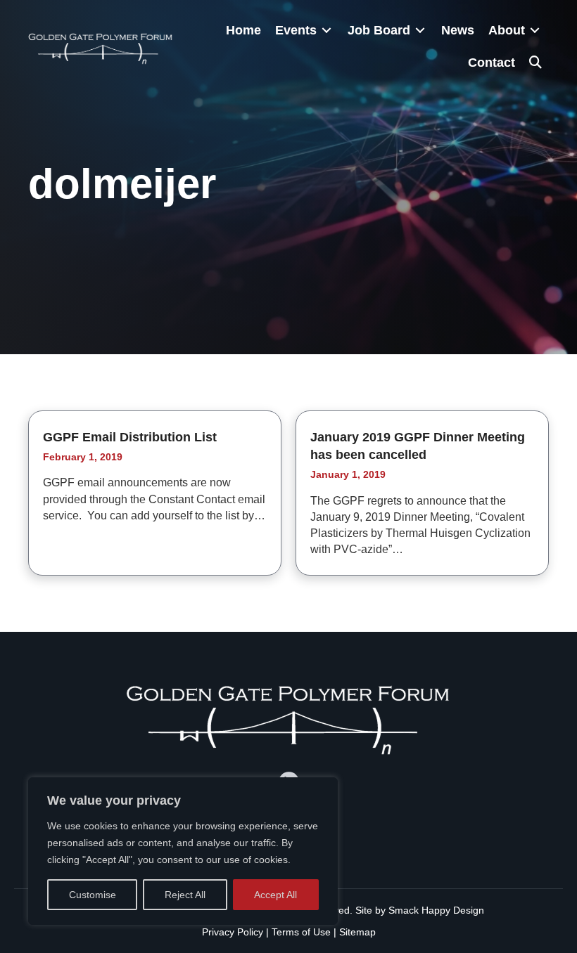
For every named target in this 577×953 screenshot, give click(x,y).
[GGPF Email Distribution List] (155, 493)
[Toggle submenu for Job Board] (420, 30)
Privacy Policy (232, 932)
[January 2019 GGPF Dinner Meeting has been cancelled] (422, 493)
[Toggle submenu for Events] (326, 30)
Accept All (275, 894)
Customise (92, 894)
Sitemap (357, 932)
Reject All (185, 894)
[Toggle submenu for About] (534, 30)
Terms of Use (301, 932)
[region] (183, 851)
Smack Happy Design (436, 910)
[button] (535, 62)
